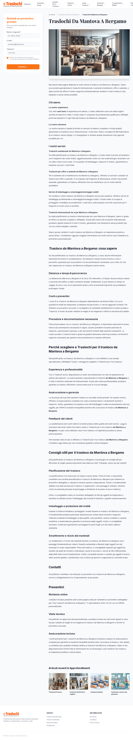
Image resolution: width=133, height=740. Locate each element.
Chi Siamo (93, 717)
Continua (23, 67)
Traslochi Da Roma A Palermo (68, 15)
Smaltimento (51, 725)
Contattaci (93, 720)
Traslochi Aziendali (53, 720)
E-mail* (9, 40)
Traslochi (27, 4)
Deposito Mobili (52, 722)
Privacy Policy (94, 722)
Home (52, 15)
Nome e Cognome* (14, 32)
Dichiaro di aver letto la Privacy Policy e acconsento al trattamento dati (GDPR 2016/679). (24, 58)
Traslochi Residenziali (54, 717)
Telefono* (10, 49)
